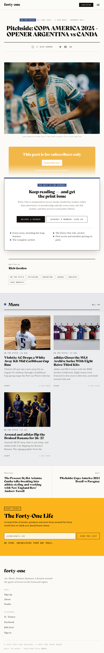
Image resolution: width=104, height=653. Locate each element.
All (94, 305)
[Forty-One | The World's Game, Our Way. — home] (12, 5)
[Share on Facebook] (65, 47)
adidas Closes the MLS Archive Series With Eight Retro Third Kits (73, 361)
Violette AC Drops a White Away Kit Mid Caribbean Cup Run (26, 361)
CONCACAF (72, 277)
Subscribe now (52, 162)
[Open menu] (98, 5)
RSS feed (9, 627)
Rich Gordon (46, 47)
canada (60, 277)
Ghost (44, 649)
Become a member (30, 219)
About (7, 599)
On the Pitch (28, 20)
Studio (7, 604)
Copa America (17, 282)
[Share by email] (70, 47)
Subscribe (86, 5)
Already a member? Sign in (67, 219)
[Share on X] (60, 47)
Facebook (9, 622)
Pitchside (33, 277)
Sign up (8, 594)
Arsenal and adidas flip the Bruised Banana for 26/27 (24, 436)
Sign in (7, 632)
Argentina (48, 277)
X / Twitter (9, 617)
